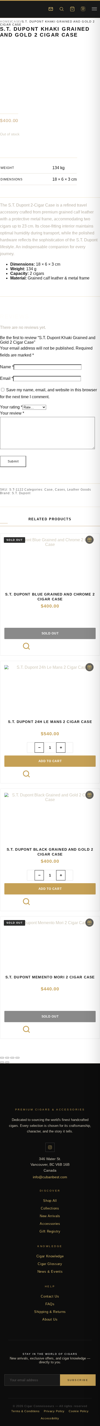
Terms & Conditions (25, 1411)
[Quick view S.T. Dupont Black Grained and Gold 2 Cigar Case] (26, 901)
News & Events (50, 1271)
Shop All (50, 1201)
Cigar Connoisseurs (50, 1095)
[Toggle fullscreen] (7, 1057)
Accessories (50, 1224)
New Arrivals (50, 1216)
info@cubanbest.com (50, 1177)
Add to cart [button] (50, 761)
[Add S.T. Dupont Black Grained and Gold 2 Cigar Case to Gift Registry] (89, 795)
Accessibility (50, 1418)
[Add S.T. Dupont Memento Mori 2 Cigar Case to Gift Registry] (89, 923)
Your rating (11, 407)
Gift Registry (49, 1231)
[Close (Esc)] (17, 1057)
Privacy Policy (54, 1411)
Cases (60, 489)
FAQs (50, 1304)
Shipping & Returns (50, 1312)
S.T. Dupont (21, 493)
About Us (49, 1319)
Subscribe (77, 1380)
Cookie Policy (78, 1411)
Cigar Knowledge (50, 1256)
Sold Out (50, 633)
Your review (12, 413)
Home (5, 21)
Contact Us (50, 1296)
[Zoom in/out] (2, 1057)
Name (7, 367)
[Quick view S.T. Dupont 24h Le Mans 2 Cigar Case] (26, 774)
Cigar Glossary (50, 1264)
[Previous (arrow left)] (2, 1062)
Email (6, 378)
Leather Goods (79, 489)
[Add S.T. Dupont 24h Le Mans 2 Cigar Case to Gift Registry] (89, 667)
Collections (50, 1208)
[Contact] (51, 9)
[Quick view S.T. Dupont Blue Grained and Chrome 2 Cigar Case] (26, 646)
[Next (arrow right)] (7, 1062)
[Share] (12, 1057)
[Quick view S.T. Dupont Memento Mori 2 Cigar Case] (26, 1029)
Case (16, 21)
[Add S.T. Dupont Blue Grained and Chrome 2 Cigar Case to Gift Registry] (89, 540)
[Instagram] (83, 9)
